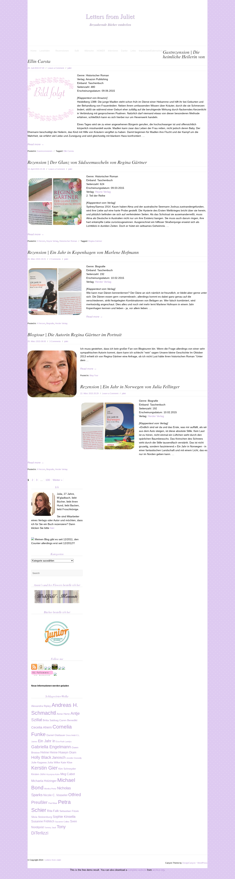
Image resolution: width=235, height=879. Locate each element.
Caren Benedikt (68, 720)
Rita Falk (53, 810)
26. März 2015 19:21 (37, 259)
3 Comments (55, 341)
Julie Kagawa (39, 762)
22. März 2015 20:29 (89, 393)
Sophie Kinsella (64, 817)
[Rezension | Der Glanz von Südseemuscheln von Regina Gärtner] (55, 224)
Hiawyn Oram (67, 752)
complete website (137, 870)
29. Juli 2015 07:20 (36, 68)
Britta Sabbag (51, 720)
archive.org (158, 870)
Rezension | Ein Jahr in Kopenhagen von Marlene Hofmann (83, 252)
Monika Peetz (50, 789)
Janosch (59, 757)
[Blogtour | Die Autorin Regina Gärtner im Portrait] (52, 396)
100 (48, 479)
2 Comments (55, 259)
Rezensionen (61, 50)
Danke (124, 50)
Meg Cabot (67, 774)
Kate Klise (66, 762)
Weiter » (57, 479)
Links (133, 50)
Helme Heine (49, 752)
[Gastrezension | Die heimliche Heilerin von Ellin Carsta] (50, 122)
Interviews (113, 50)
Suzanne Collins (62, 822)
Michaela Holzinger (44, 780)
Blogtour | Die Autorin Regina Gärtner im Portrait (75, 334)
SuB (75, 50)
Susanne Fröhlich (42, 821)
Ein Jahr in (46, 741)
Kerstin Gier (44, 768)
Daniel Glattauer (55, 735)
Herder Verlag (103, 281)
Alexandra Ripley (41, 706)
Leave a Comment (56, 68)
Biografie (50, 323)
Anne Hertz (63, 714)
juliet (69, 68)
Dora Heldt (71, 735)
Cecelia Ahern (41, 727)
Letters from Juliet (110, 16)
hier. (52, 527)
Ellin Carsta (69, 151)
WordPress (202, 863)
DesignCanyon (189, 863)
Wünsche (89, 50)
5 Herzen (41, 241)
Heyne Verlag (103, 191)
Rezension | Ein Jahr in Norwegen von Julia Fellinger (130, 386)
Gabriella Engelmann (51, 746)
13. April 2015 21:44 (36, 169)
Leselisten (43, 50)
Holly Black (41, 757)
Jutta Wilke (53, 762)
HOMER (101, 50)
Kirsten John (38, 774)
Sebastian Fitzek (69, 811)
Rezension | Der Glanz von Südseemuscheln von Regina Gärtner (87, 162)
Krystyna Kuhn (53, 774)
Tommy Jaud (50, 827)
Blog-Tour (94, 375)
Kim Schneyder (67, 768)
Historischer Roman (68, 241)
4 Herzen (41, 323)
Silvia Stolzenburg (41, 817)
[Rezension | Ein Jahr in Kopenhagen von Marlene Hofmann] (55, 314)
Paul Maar (52, 803)
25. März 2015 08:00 (37, 341)
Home (33, 50)
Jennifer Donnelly (74, 758)
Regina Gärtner (95, 241)
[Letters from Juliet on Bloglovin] (42, 674)
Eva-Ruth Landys (64, 741)
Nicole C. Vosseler (55, 795)
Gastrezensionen (44, 151)
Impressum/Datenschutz (151, 50)
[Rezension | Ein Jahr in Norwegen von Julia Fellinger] (107, 448)
